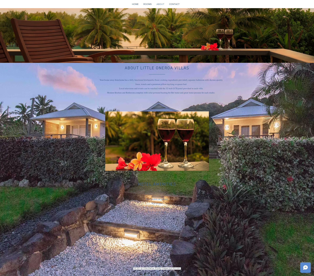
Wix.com (177, 268)
